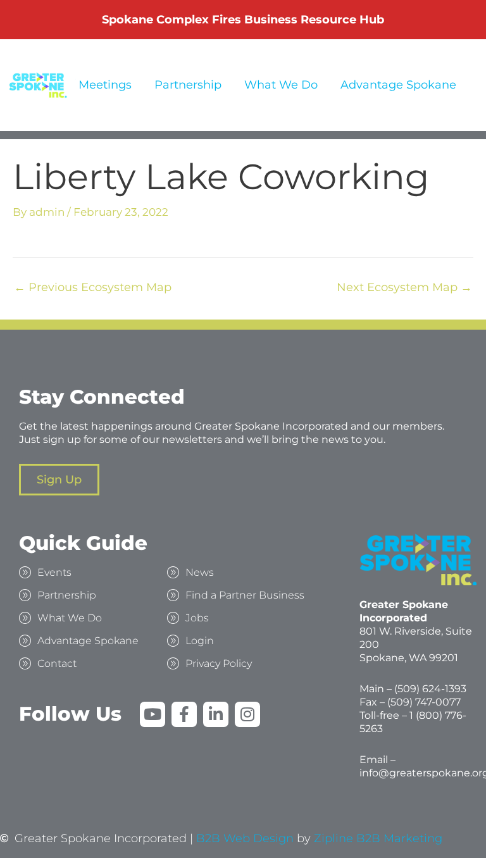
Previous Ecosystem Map (92, 287)
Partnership (187, 85)
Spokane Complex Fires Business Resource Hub (243, 20)
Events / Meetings (81, 85)
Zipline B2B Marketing (378, 838)
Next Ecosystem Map (404, 287)
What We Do (281, 85)
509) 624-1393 (431, 689)
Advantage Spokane (398, 85)
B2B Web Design (245, 838)
